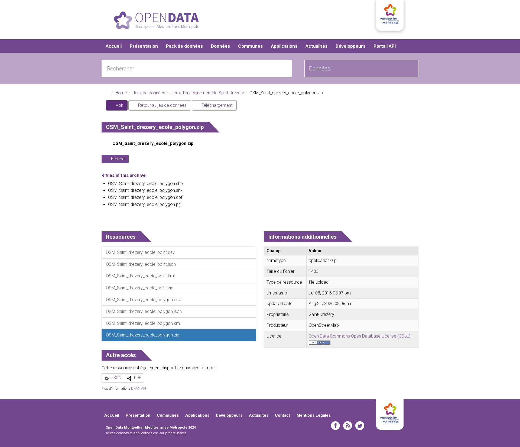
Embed (118, 158)
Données (220, 46)
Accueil (114, 46)
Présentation (144, 46)
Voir (121, 107)
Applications (284, 46)
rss (347, 425)
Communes (250, 46)
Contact (282, 415)
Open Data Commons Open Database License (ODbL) (359, 336)
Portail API (384, 46)
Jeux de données (148, 92)
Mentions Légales (314, 415)
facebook (335, 425)
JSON (116, 377)
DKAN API (138, 388)
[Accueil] (156, 20)
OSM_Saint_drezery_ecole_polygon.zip (152, 143)
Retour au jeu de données (162, 105)
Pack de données (184, 46)
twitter (359, 425)
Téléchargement (216, 105)
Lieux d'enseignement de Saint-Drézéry (207, 92)
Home (121, 92)
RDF (137, 377)
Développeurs (350, 46)
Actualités (316, 46)
